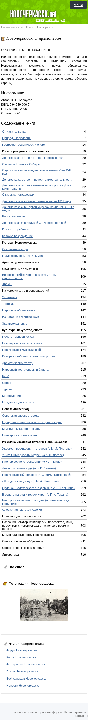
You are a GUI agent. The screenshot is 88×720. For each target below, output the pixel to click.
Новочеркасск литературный (22, 343)
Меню (78, 5)
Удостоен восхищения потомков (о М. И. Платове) (37, 448)
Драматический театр (17, 363)
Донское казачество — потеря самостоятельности (37, 179)
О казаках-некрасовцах (18, 194)
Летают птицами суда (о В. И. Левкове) (29, 468)
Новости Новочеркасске (23, 685)
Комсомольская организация (22, 429)
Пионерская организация (20, 435)
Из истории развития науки (21, 317)
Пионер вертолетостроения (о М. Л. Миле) (32, 461)
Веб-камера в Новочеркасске (26, 678)
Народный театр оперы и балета (25, 369)
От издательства (14, 131)
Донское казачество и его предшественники (32, 158)
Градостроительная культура (22, 256)
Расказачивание (13, 216)
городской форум (50, 20)
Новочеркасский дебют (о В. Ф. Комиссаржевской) (36, 475)
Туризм (7, 389)
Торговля (8, 304)
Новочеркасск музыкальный (21, 350)
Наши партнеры (75, 712)
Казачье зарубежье (15, 229)
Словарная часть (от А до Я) (22, 509)
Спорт (7, 382)
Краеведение (12, 396)
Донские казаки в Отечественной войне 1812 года (36, 201)
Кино (5, 376)
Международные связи (18, 402)
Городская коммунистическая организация (32, 422)
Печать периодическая (18, 336)
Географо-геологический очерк (23, 144)
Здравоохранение (14, 323)
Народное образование (18, 310)
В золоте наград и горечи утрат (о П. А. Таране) (35, 494)
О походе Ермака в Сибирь (21, 164)
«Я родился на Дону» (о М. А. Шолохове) (30, 481)
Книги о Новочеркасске (40, 27)
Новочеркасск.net (12, 27)
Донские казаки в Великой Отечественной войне (35, 223)
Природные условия (16, 138)
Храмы (7, 284)
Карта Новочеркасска (21, 657)
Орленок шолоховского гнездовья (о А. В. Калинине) (38, 488)
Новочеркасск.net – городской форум (36, 712)
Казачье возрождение (17, 236)
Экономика (9, 297)
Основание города (15, 249)
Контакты (81, 716)
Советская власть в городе (20, 415)
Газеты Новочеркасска (22, 671)
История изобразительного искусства (28, 356)
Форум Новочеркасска (21, 650)
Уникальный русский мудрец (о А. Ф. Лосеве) (33, 455)
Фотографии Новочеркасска (25, 664)
